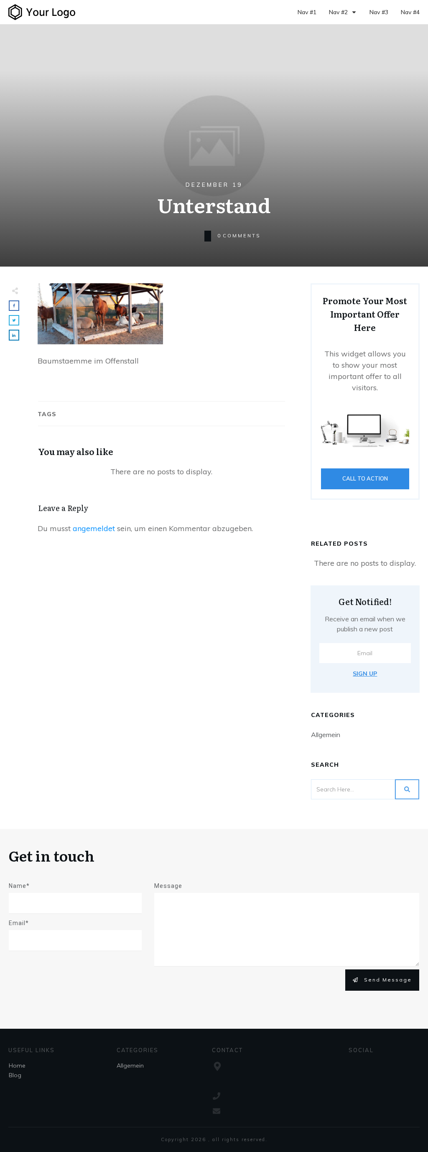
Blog (15, 1075)
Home (17, 1065)
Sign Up (365, 673)
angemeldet (94, 528)
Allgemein (325, 734)
